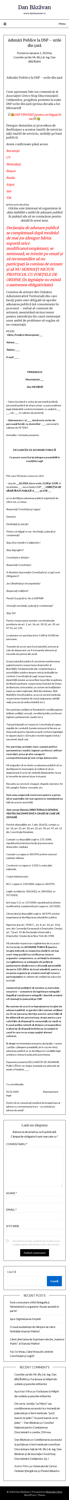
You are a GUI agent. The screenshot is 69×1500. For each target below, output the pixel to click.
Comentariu (16, 1144)
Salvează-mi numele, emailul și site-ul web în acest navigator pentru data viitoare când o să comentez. (36, 1243)
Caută (11, 1272)
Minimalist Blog (54, 1491)
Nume (11, 1193)
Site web (12, 1226)
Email (11, 1209)
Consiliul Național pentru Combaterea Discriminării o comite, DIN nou (34, 1427)
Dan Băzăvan (34, 7)
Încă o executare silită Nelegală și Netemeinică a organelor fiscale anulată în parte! (34, 1307)
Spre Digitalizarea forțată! (25, 1319)
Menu (62, 23)
